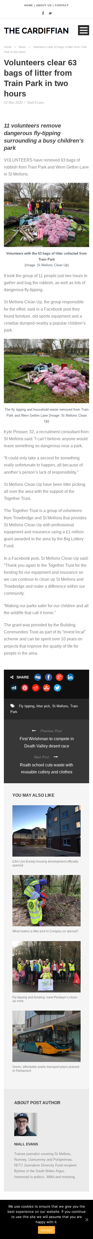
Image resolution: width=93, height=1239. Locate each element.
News (22, 46)
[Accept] (86, 1219)
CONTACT (62, 5)
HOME (28, 5)
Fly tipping (26, 706)
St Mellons (60, 706)
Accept (46, 1230)
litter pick (43, 706)
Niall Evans (35, 102)
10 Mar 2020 (13, 102)
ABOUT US (44, 5)
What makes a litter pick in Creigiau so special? (45, 931)
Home (7, 46)
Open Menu (83, 30)
